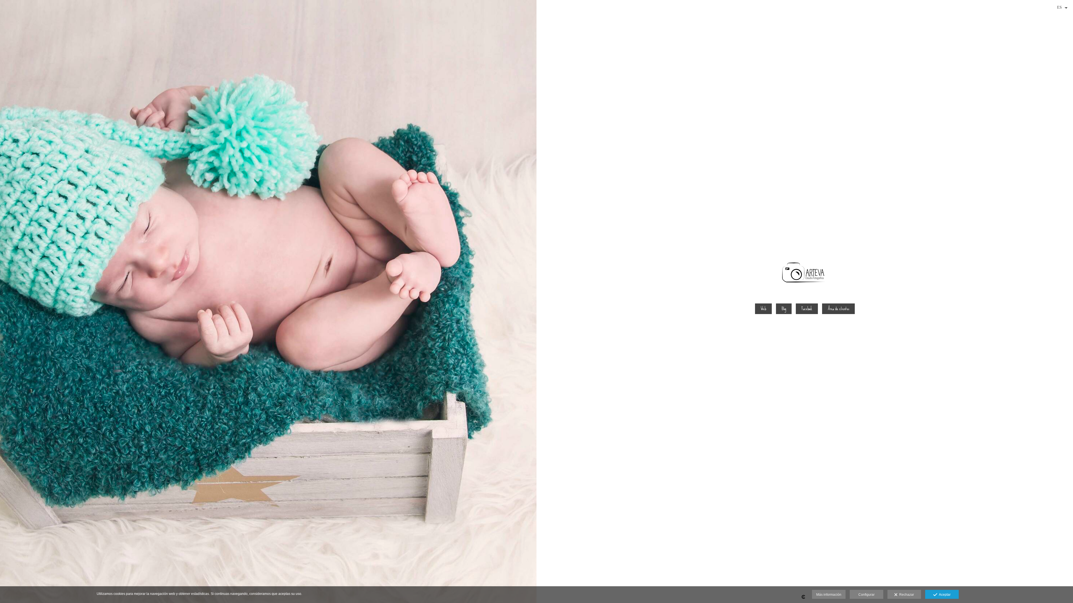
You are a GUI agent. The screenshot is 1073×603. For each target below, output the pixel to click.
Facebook (806, 308)
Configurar (866, 595)
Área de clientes (838, 308)
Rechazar (906, 595)
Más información (828, 595)
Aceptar (944, 595)
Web (763, 308)
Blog (784, 308)
